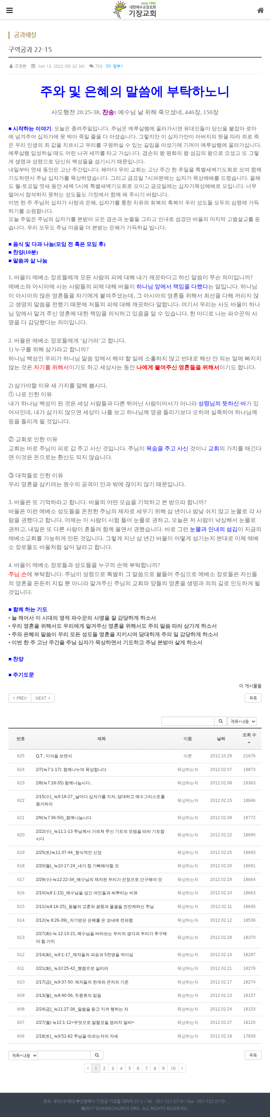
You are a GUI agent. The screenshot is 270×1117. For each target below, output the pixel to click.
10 (173, 1068)
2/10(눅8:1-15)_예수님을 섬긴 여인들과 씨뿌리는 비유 (87, 892)
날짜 (221, 738)
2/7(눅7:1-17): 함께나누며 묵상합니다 (71, 769)
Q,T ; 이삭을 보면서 (54, 755)
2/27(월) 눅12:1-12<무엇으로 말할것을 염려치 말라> (85, 1022)
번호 (21, 738)
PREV (20, 697)
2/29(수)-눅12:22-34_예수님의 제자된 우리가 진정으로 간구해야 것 (99, 879)
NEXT (42, 697)
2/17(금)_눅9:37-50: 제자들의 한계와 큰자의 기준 (82, 982)
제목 (101, 738)
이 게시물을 (250, 685)
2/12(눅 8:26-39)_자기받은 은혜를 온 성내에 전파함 (84, 920)
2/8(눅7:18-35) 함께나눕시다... (64, 782)
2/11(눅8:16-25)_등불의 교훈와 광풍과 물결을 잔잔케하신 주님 (95, 906)
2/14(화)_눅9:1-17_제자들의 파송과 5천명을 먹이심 (84, 954)
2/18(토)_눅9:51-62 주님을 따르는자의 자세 (77, 1036)
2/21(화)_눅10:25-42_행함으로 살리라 (72, 968)
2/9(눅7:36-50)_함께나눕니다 (63, 817)
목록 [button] (253, 1055)
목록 (253, 697)
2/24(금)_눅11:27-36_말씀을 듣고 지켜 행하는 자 (82, 1009)
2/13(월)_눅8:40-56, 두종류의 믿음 (68, 995)
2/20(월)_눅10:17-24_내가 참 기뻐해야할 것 (77, 865)
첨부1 (117, 66)
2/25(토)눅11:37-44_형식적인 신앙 (69, 852)
